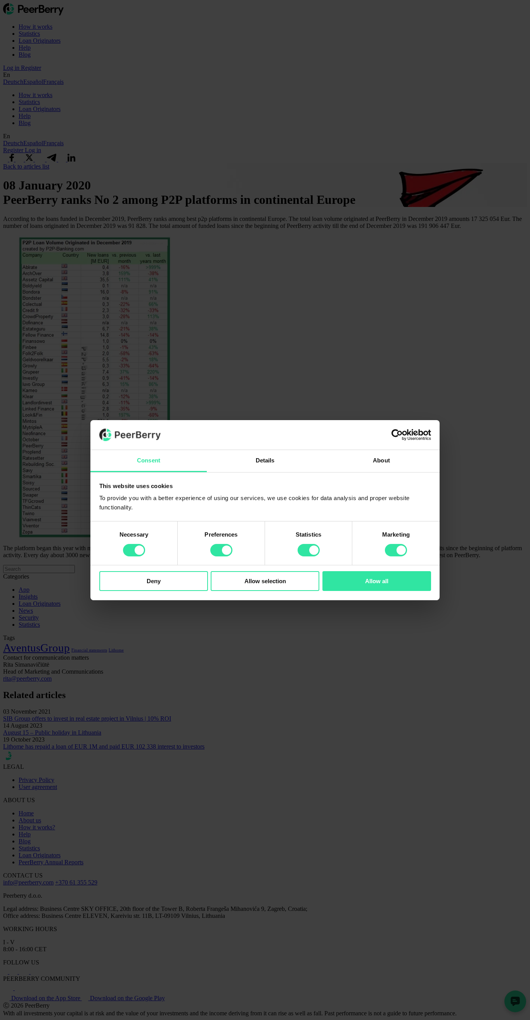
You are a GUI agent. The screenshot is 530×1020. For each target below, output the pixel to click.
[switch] (221, 550)
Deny (154, 581)
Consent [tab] (148, 460)
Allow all (376, 581)
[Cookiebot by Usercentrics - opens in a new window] (397, 435)
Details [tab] (265, 460)
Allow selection (265, 581)
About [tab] (381, 460)
